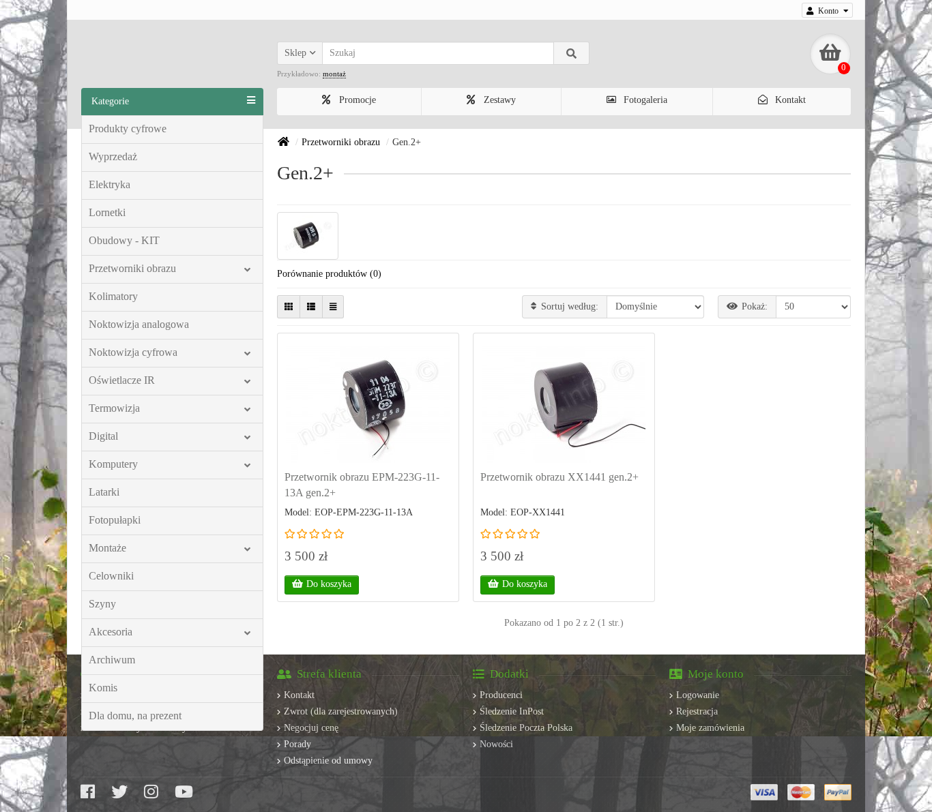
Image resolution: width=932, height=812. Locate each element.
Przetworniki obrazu (132, 268)
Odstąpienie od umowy (328, 760)
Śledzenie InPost (512, 711)
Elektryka (109, 184)
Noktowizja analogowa (139, 324)
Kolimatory (113, 296)
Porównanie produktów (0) (329, 274)
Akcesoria (110, 631)
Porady (297, 744)
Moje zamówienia (710, 728)
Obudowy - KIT (124, 240)
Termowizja (114, 408)
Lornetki (107, 212)
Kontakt (789, 100)
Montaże (107, 548)
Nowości (496, 744)
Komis (103, 687)
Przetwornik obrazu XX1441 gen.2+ (559, 477)
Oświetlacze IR (122, 380)
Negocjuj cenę (311, 728)
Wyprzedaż (113, 156)
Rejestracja (697, 711)
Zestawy (498, 100)
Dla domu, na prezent (135, 715)
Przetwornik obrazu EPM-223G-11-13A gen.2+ (362, 484)
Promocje (356, 100)
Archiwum (112, 659)
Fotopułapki (115, 520)
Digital (103, 436)
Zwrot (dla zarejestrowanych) (341, 711)
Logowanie (697, 695)
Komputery (113, 464)
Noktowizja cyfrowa (133, 352)
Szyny (102, 604)
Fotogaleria (644, 100)
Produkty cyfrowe (127, 128)
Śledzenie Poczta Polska (526, 728)
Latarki (104, 492)
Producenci (501, 695)
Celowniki (111, 576)
